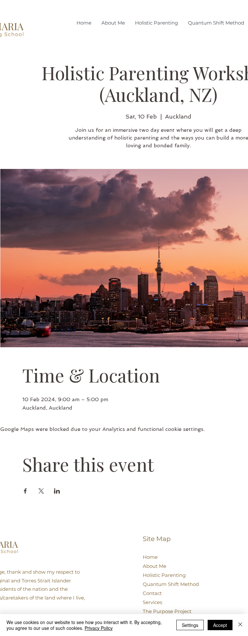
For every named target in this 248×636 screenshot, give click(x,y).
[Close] (240, 625)
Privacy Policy (99, 628)
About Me (154, 566)
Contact (152, 593)
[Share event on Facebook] (25, 491)
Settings (190, 625)
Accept (220, 625)
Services (152, 602)
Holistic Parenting (164, 575)
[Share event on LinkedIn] (57, 491)
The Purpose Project (167, 611)
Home (150, 557)
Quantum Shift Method (171, 584)
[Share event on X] (41, 491)
